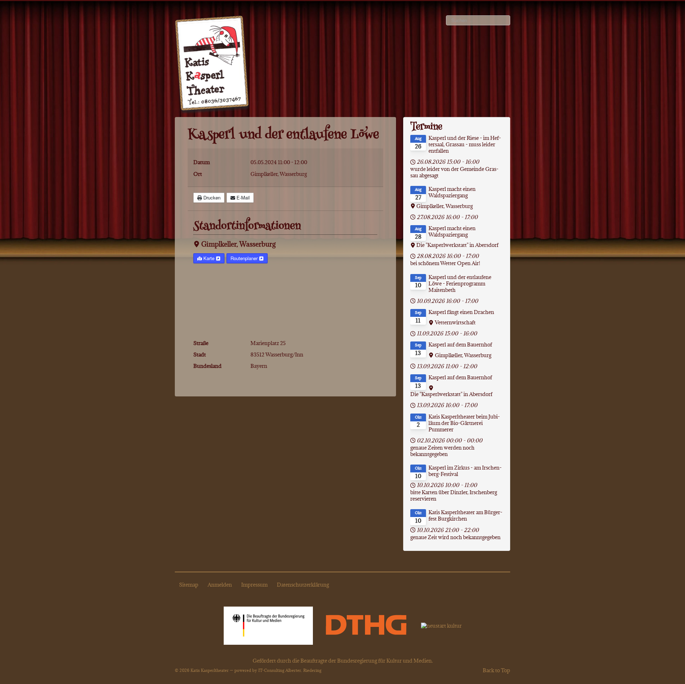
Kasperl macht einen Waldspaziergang (452, 192)
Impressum (254, 584)
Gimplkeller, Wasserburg (238, 244)
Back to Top (496, 670)
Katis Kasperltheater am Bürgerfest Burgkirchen (465, 515)
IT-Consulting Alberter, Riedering (289, 670)
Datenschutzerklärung (303, 584)
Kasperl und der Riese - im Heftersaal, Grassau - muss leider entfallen (464, 144)
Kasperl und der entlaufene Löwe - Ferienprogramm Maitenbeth (459, 283)
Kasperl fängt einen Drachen (461, 312)
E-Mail (242, 197)
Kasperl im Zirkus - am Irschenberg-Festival (465, 471)
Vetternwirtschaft (455, 322)
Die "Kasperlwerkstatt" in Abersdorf (457, 245)
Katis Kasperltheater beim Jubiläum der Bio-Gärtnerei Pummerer (464, 423)
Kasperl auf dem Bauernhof (460, 344)
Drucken (211, 197)
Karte (209, 258)
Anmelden (220, 584)
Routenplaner (244, 258)
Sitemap (188, 584)
